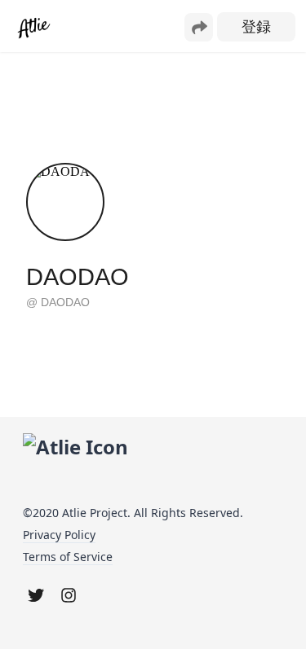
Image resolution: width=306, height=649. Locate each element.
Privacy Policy (59, 534)
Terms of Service (68, 556)
